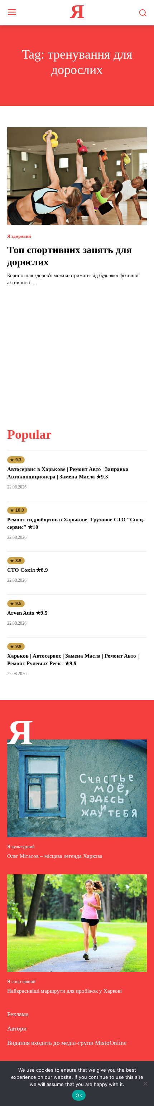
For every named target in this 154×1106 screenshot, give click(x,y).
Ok (79, 1095)
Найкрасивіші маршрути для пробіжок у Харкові (64, 991)
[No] (145, 1083)
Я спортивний (21, 981)
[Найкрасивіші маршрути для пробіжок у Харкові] (77, 923)
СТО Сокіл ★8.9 (27, 570)
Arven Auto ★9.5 (27, 613)
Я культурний (21, 846)
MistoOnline (111, 1042)
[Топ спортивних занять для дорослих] (77, 176)
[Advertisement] (77, 352)
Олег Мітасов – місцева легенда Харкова (54, 856)
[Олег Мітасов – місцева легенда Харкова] (77, 788)
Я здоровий (19, 236)
